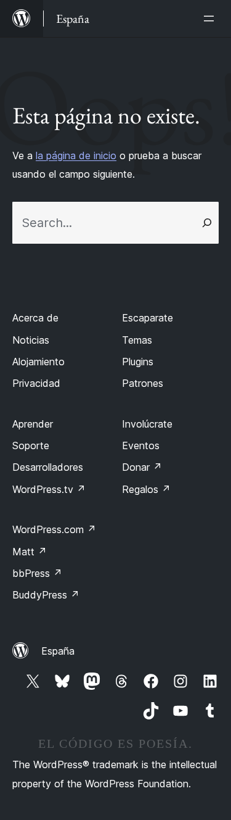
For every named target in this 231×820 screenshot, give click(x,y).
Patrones (142, 383)
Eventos (141, 445)
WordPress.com (54, 529)
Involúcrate (147, 424)
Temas (137, 340)
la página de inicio (76, 155)
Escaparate (147, 318)
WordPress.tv (49, 489)
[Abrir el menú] (211, 18)
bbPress (37, 573)
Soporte (30, 445)
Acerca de (35, 318)
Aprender (32, 424)
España (58, 651)
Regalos (146, 489)
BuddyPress (45, 595)
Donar (142, 467)
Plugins (137, 361)
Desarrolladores (47, 467)
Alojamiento (38, 361)
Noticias (30, 340)
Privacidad (36, 383)
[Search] (207, 222)
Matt (29, 551)
